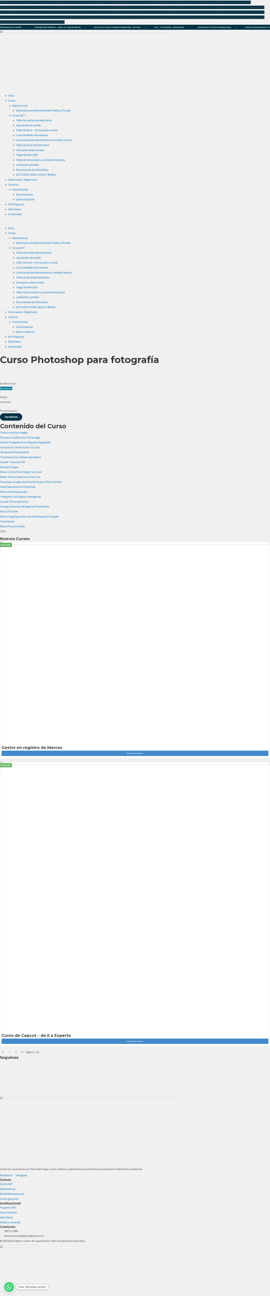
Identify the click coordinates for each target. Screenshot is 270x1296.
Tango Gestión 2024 (26, 155)
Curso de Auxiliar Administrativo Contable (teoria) (44, 140)
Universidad (15, 214)
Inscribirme (11, 417)
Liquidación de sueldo (28, 125)
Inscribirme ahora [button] (135, 753)
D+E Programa (16, 204)
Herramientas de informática (32, 170)
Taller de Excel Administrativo (32, 145)
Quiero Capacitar (25, 199)
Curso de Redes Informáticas (32, 135)
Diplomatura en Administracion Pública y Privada (43, 110)
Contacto (13, 184)
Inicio (11, 95)
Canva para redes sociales (30, 150)
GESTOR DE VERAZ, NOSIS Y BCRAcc (36, 174)
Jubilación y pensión (27, 164)
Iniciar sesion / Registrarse (22, 179)
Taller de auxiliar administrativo (34, 120)
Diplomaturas (20, 105)
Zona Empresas (24, 194)
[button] (135, 223)
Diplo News (14, 209)
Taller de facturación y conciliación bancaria (40, 160)
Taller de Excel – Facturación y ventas (37, 130)
